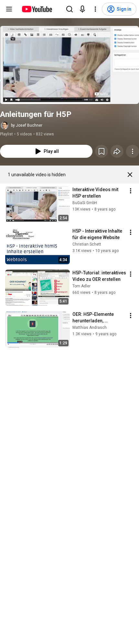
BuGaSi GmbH (84, 203)
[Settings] (95, 9)
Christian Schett (86, 244)
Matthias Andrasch (89, 327)
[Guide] (9, 9)
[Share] (117, 151)
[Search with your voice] (82, 9)
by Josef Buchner (26, 125)
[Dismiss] (129, 174)
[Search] (69, 9)
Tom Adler (81, 286)
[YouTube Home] (37, 9)
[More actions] (132, 151)
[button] (69, 65)
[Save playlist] (101, 151)
